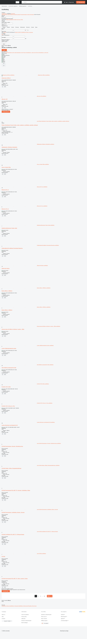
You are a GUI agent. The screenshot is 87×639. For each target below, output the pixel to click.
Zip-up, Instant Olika (6, 167)
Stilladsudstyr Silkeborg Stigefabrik (9, 147)
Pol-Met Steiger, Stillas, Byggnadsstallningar (11, 468)
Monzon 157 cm (5, 208)
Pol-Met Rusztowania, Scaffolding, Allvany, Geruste (13, 512)
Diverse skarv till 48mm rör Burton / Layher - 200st (13, 329)
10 (44, 596)
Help (2, 616)
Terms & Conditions (25, 614)
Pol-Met (3, 556)
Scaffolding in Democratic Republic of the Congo (27, 605)
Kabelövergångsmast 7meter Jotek (9, 228)
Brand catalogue (24, 622)
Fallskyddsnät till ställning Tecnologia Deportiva (12, 248)
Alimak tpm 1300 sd (6, 78)
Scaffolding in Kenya (6, 605)
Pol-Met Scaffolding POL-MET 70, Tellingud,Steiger (13, 534)
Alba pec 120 (4, 99)
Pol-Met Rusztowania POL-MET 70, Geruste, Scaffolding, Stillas (16, 490)
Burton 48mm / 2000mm (7, 290)
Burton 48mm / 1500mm (7, 310)
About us (3, 614)
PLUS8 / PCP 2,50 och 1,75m (8, 406)
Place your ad (5, 111)
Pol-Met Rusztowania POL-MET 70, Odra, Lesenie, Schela (15, 578)
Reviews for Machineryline (26, 620)
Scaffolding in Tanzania (14, 605)
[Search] (22, 2)
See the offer (5, 591)
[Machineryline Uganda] (8, 2)
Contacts (3, 618)
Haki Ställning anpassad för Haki (9, 367)
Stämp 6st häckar (5, 268)
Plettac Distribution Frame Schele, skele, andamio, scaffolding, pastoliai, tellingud (20, 125)
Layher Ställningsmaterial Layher (9, 348)
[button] (3, 87)
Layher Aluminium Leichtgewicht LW (10, 425)
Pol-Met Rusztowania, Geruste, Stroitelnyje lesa (12, 446)
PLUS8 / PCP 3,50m (6, 386)
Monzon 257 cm (5, 189)
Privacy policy (24, 616)
